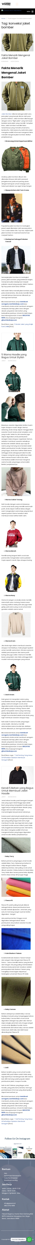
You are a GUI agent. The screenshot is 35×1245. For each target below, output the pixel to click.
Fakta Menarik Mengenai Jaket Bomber (15, 57)
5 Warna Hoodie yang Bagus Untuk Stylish (14, 356)
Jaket (3, 361)
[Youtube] (28, 4)
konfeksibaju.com (16, 304)
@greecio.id (17, 1143)
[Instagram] (25, 4)
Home (3, 18)
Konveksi (4, 61)
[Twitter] (11, 1235)
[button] (17, 4)
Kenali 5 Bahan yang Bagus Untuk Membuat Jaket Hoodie (17, 790)
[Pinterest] (23, 1235)
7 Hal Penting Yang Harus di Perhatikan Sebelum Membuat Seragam (16, 757)
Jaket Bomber (6, 114)
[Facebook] (14, 1235)
